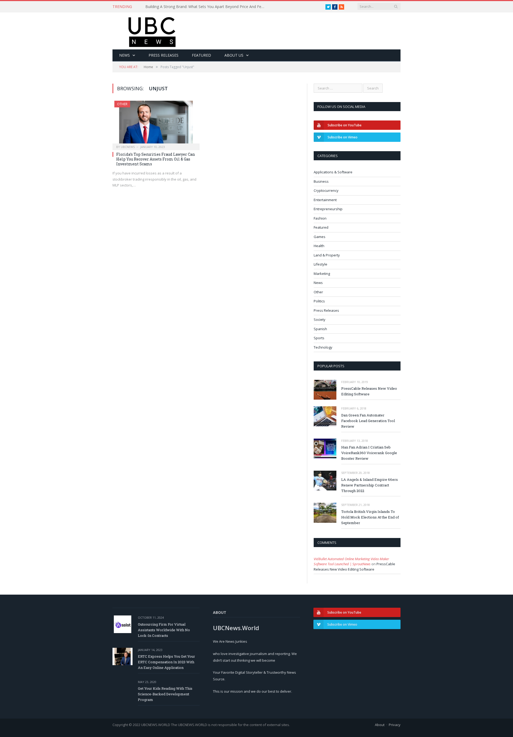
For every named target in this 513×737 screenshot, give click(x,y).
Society (319, 319)
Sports (319, 338)
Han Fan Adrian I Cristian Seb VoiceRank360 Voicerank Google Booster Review (369, 453)
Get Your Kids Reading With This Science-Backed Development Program (165, 694)
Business (321, 181)
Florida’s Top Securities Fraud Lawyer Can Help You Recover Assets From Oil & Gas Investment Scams (155, 159)
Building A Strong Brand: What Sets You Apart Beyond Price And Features (206, 6)
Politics (319, 301)
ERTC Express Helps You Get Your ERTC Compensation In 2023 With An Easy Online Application (166, 662)
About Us (233, 55)
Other (122, 104)
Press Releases (163, 55)
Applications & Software (333, 172)
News (124, 55)
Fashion (320, 218)
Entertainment (325, 199)
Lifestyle (320, 264)
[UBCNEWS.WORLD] (152, 30)
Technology (323, 347)
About (379, 724)
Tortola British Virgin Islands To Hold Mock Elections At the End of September (370, 517)
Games (319, 236)
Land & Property (327, 255)
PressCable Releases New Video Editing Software (369, 391)
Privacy (395, 724)
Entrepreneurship (328, 208)
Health (319, 245)
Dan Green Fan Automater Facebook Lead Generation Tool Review (368, 421)
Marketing (322, 273)
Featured (201, 55)
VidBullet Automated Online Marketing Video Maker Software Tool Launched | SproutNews (351, 561)
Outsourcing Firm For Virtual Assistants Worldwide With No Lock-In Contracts (164, 630)
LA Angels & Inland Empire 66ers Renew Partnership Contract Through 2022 (369, 485)
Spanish (320, 328)
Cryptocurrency (326, 190)
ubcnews (128, 147)
